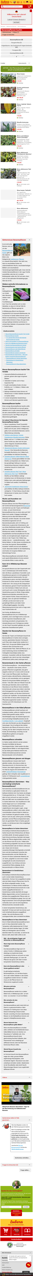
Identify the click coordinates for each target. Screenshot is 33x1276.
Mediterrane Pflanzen (11, 26)
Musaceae (27, 506)
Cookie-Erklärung (6, 1267)
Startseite (3, 26)
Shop (5, 1234)
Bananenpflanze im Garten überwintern (16, 358)
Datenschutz (5, 1262)
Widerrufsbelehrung (7, 1269)
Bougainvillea (15, 42)
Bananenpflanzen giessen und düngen (15, 352)
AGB (3, 1265)
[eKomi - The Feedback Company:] (10, 1244)
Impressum (5, 1260)
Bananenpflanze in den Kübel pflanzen (15, 349)
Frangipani (15, 50)
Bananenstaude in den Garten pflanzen (15, 347)
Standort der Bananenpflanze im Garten (15, 345)
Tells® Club (16, 1234)
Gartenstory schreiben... (22, 1158)
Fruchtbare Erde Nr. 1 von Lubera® (12, 721)
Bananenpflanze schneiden (12, 350)
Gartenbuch (27, 1234)
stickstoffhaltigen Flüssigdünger (16, 772)
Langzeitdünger (25, 776)
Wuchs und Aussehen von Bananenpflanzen (16, 341)
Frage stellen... (25, 1170)
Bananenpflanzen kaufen (12, 335)
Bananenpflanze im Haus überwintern (16, 364)
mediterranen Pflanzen (17, 259)
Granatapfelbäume (15, 53)
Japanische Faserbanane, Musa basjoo (16, 486)
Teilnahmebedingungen (17, 1149)
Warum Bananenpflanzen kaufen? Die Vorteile (17, 334)
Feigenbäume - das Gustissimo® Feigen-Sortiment (17, 45)
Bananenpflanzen (22, 26)
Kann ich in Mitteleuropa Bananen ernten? (16, 343)
